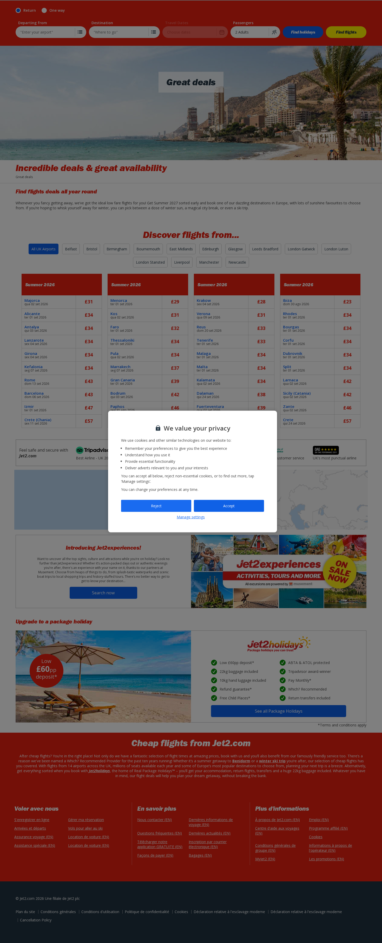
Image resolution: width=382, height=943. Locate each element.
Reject (156, 505)
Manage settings (191, 516)
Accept (229, 505)
